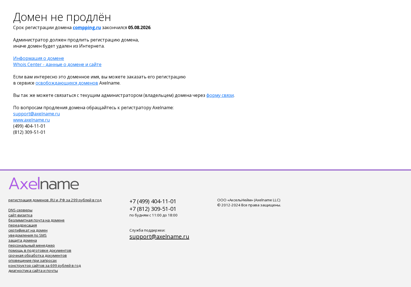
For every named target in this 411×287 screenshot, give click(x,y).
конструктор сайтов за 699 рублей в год (44, 265)
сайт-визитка (20, 215)
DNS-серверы (20, 210)
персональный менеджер (31, 245)
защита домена (22, 240)
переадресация (22, 225)
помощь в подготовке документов (39, 250)
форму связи (220, 95)
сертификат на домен (28, 230)
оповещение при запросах (32, 260)
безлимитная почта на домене (36, 220)
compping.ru (87, 27)
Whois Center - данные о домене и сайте (57, 64)
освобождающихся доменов (67, 83)
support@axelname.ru (36, 114)
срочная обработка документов (37, 255)
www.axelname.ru (31, 120)
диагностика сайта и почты (33, 270)
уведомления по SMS (27, 235)
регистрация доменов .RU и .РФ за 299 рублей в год (54, 199)
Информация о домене (38, 58)
